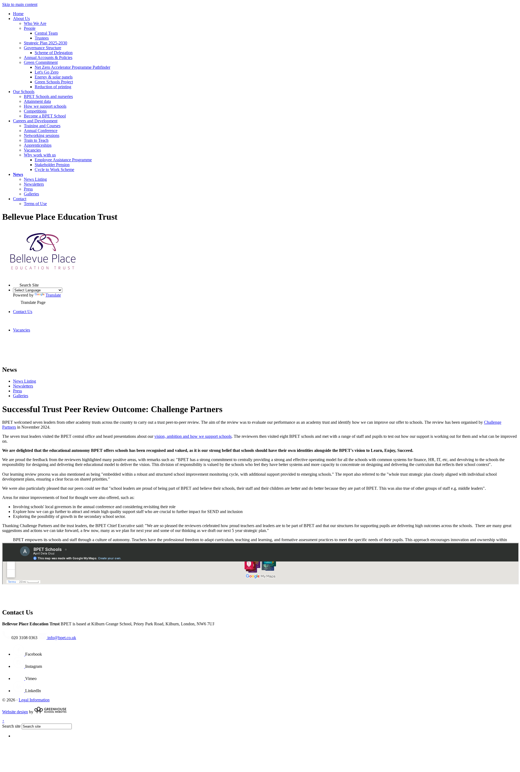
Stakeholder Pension (52, 164)
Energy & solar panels (54, 77)
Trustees (42, 38)
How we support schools (45, 106)
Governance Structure (42, 47)
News (18, 174)
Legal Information (34, 700)
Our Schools (23, 91)
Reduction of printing (53, 86)
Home (18, 13)
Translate (53, 295)
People (29, 28)
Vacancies (32, 150)
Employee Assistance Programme (63, 159)
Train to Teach (36, 140)
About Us (21, 18)
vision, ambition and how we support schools (193, 436)
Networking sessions (41, 135)
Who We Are (35, 23)
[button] (16, 283)
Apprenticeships (37, 145)
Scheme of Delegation (54, 52)
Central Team (46, 33)
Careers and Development (35, 121)
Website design (15, 711)
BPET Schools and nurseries (48, 96)
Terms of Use (35, 203)
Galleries (31, 194)
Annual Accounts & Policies (48, 57)
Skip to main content (19, 4)
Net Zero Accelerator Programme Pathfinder (72, 67)
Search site (11, 726)
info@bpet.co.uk (61, 637)
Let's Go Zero (46, 72)
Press (28, 189)
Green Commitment (41, 62)
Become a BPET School (45, 116)
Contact (19, 198)
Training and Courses (42, 125)
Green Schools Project (54, 82)
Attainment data (37, 101)
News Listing (35, 179)
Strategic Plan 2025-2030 (45, 43)
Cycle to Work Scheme (54, 169)
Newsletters (34, 184)
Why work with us (40, 155)
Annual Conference (40, 130)
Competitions (35, 111)
